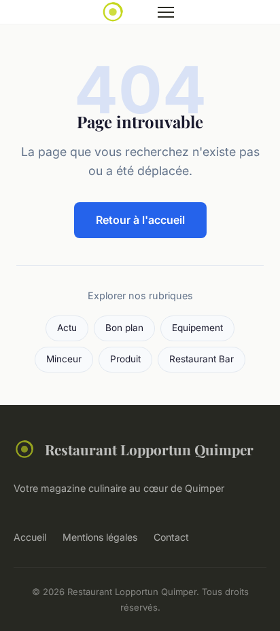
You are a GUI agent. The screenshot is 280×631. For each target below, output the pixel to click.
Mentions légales (100, 537)
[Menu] (165, 12)
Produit (125, 358)
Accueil (30, 537)
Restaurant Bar (201, 358)
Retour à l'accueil (140, 220)
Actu (67, 327)
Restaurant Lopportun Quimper (149, 449)
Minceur (64, 358)
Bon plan (124, 327)
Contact (171, 537)
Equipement (197, 327)
